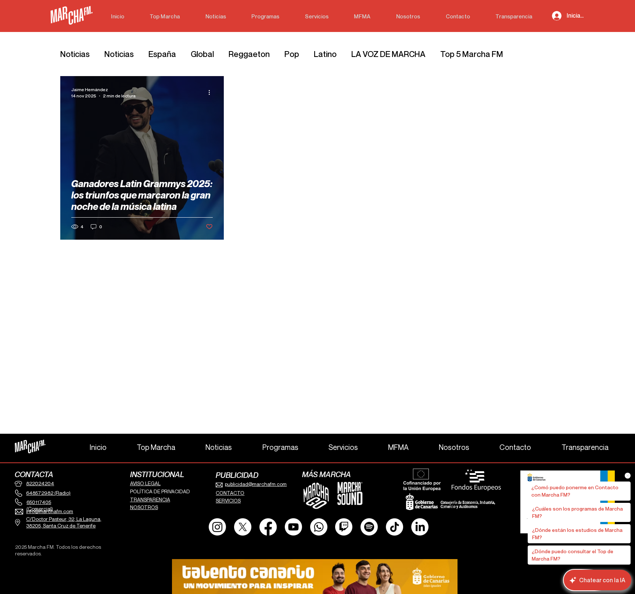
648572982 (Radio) (48, 493)
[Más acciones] (211, 92)
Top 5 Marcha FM (471, 54)
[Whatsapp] (318, 527)
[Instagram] (217, 527)
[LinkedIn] (419, 527)
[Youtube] (293, 527)
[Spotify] (369, 527)
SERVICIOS (228, 501)
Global (202, 54)
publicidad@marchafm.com (256, 484)
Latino (325, 54)
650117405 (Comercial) (39, 505)
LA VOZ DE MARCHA (388, 54)
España (162, 54)
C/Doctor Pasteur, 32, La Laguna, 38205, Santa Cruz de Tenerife (63, 522)
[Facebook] (268, 527)
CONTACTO (230, 493)
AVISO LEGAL (145, 483)
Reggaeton (249, 54)
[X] (242, 527)
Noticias (75, 54)
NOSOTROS (144, 507)
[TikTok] (394, 527)
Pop (291, 54)
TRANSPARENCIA (150, 499)
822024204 (40, 483)
